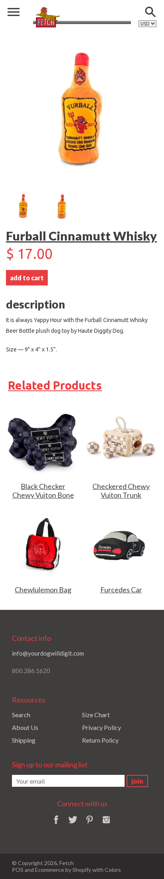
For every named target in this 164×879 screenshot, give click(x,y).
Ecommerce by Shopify (63, 869)
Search (21, 714)
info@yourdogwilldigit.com (48, 653)
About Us (25, 727)
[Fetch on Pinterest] (89, 825)
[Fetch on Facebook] (56, 825)
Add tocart (27, 277)
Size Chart (96, 714)
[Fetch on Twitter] (73, 825)
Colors (113, 869)
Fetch (66, 863)
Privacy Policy (101, 727)
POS (17, 869)
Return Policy (100, 740)
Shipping (23, 740)
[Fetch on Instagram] (106, 825)
